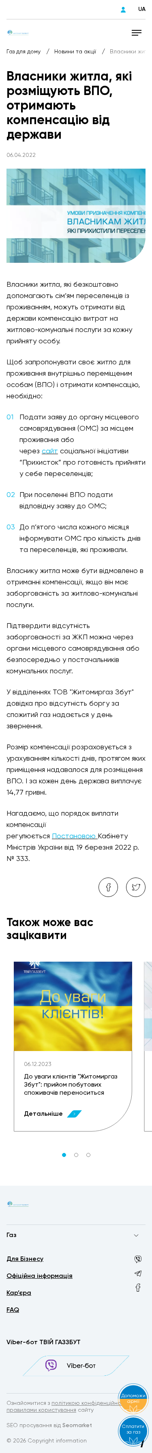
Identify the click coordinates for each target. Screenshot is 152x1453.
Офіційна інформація (39, 1276)
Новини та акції (76, 52)
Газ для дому (24, 52)
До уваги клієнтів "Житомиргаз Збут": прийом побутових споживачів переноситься (71, 1085)
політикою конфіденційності (89, 1403)
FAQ (12, 1310)
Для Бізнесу (24, 1259)
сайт (50, 451)
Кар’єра (18, 1293)
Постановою (75, 836)
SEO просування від (49, 1425)
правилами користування (41, 1410)
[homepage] (17, 32)
